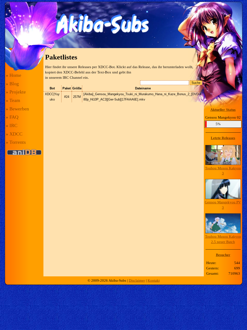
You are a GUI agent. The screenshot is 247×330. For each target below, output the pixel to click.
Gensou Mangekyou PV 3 (223, 204)
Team (13, 100)
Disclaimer (137, 280)
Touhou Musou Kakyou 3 (223, 170)
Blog (12, 83)
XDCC (14, 133)
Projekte (16, 91)
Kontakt (154, 280)
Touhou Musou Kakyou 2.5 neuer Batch (223, 239)
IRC (11, 125)
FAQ (12, 117)
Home (13, 75)
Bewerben (17, 108)
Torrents (16, 142)
